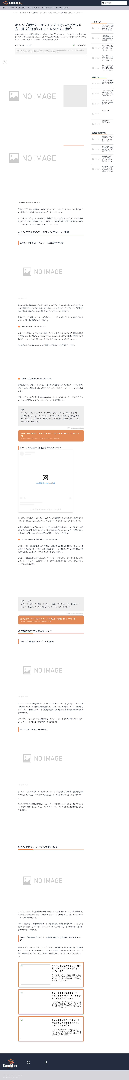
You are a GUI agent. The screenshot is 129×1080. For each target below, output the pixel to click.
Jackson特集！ (106, 111)
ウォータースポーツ (33, 8)
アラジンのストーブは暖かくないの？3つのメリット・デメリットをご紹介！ (107, 58)
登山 (4, 8)
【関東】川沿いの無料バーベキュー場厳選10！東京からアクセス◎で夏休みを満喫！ (107, 28)
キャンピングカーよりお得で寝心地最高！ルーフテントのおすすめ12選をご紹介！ (107, 68)
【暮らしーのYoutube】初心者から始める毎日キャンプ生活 (107, 82)
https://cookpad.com (77, 428)
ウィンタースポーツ (47, 8)
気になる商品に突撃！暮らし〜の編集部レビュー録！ (107, 102)
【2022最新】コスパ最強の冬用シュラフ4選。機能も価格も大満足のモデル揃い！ (107, 38)
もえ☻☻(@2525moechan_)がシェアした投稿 (45, 509)
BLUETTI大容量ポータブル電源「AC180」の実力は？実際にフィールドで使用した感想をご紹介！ (107, 160)
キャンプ (11, 8)
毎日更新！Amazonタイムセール (107, 121)
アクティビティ (20, 8)
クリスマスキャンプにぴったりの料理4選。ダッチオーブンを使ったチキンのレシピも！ (107, 48)
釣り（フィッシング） (62, 8)
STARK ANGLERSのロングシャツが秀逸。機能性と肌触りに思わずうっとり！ (107, 169)
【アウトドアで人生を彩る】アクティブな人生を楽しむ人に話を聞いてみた (107, 93)
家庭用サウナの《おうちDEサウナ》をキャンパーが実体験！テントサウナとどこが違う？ (107, 139)
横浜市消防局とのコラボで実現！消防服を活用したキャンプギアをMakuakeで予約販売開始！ (107, 149)
